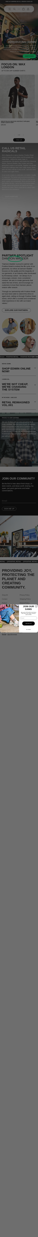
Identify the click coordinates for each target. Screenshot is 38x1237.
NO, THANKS (28, 629)
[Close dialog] (36, 606)
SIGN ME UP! (28, 623)
